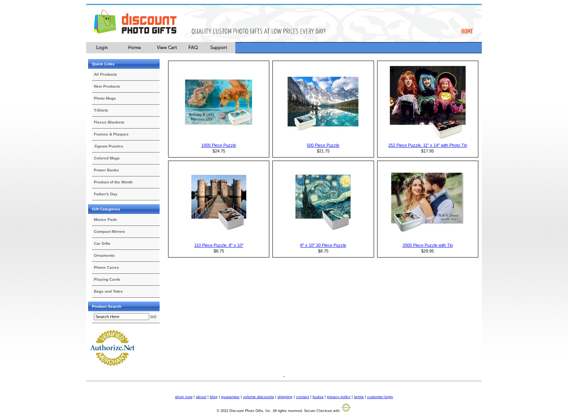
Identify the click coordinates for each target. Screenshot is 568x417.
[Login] (102, 51)
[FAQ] (193, 51)
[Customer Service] (219, 51)
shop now (183, 397)
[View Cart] (167, 51)
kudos (318, 397)
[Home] (135, 51)
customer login (380, 397)
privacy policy (338, 397)
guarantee (230, 397)
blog (214, 397)
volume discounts (258, 397)
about (201, 397)
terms (359, 397)
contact (302, 397)
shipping (285, 397)
